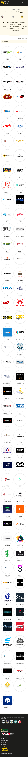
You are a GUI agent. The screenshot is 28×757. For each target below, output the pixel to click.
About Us (3, 742)
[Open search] (26, 2)
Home (9, 9)
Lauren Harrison (7, 17)
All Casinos (4, 744)
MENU (19, 2)
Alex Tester (17, 17)
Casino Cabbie (5, 738)
